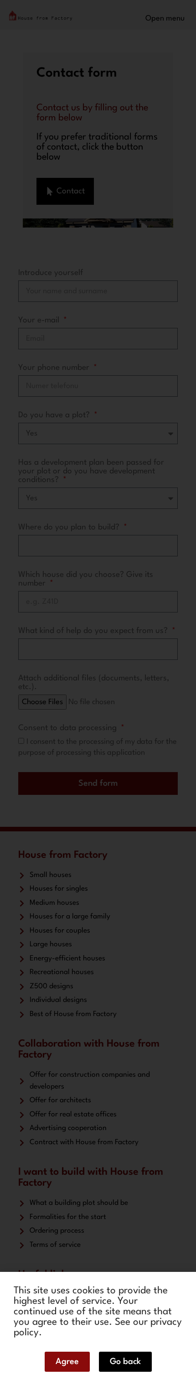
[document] (98, 695)
